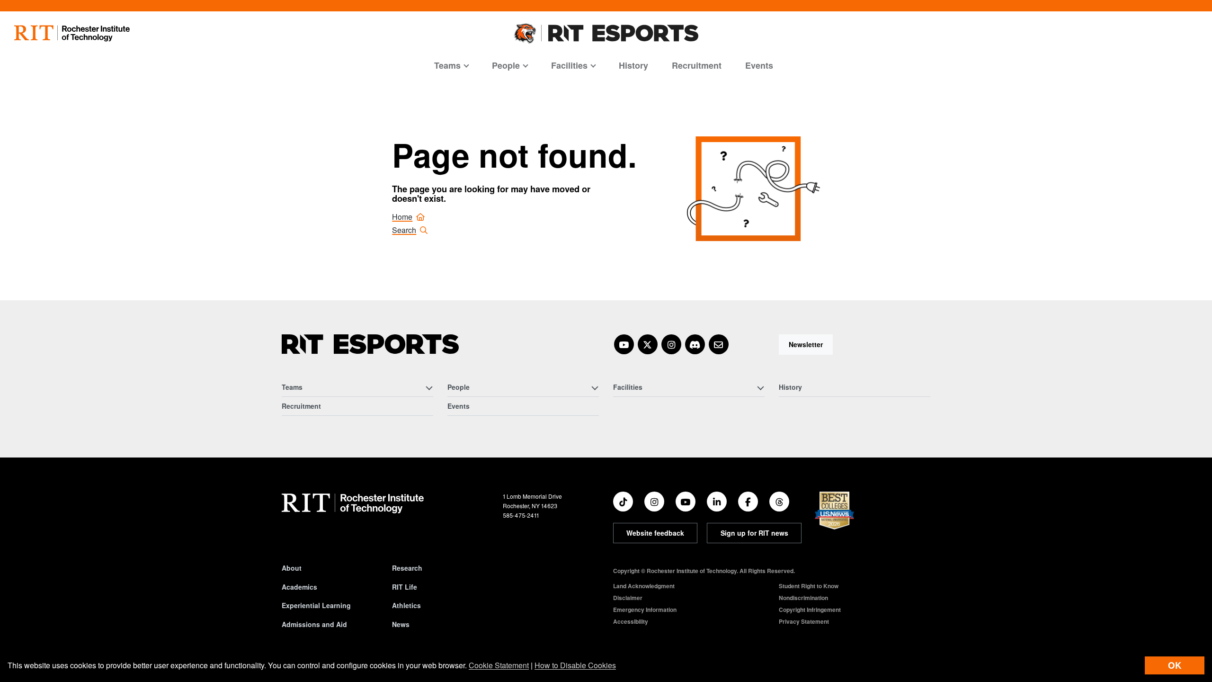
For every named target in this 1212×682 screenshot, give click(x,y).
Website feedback (655, 533)
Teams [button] (447, 65)
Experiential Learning (316, 605)
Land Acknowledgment (644, 586)
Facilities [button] (569, 65)
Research (407, 568)
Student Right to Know (808, 586)
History (633, 65)
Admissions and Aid (314, 624)
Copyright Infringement (810, 609)
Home (402, 216)
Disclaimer (627, 597)
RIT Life (404, 587)
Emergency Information (645, 609)
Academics (299, 587)
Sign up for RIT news (754, 533)
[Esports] (370, 344)
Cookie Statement (499, 665)
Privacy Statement (804, 621)
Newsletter (806, 344)
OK (1174, 665)
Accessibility (630, 621)
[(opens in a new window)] (624, 344)
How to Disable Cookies (575, 665)
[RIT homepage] (72, 33)
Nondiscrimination (803, 597)
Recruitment (697, 65)
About (292, 568)
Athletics (406, 605)
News (401, 624)
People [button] (506, 65)
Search (404, 229)
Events (759, 65)
